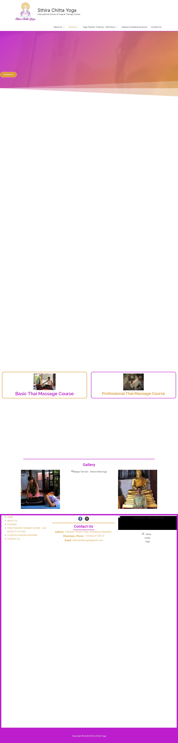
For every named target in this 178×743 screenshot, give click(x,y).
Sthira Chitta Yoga (57, 10)
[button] (8, 74)
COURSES (12, 524)
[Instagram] (87, 519)
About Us (58, 27)
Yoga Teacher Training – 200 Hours (99, 27)
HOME (10, 517)
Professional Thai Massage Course (133, 393)
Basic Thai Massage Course (44, 393)
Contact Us (156, 27)
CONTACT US (13, 539)
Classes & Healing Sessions (134, 27)
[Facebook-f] (80, 519)
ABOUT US (12, 520)
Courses (72, 27)
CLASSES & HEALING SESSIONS (22, 535)
